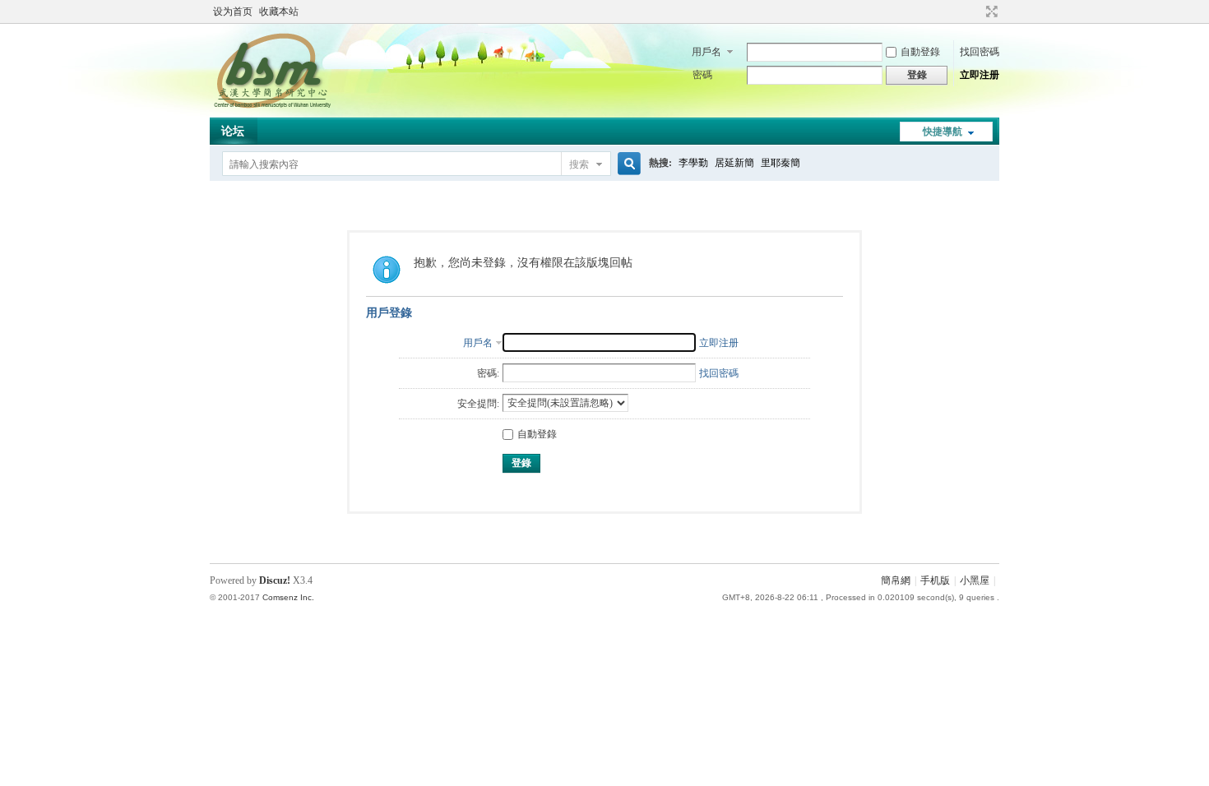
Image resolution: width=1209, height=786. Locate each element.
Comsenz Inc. (288, 597)
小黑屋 (974, 580)
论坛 (232, 131)
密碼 (702, 75)
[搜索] (626, 164)
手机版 (935, 580)
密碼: (488, 373)
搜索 (579, 164)
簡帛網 (895, 580)
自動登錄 (920, 52)
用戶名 (706, 52)
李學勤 (693, 163)
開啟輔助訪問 (976, 11)
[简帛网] (272, 107)
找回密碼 (979, 52)
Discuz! (274, 580)
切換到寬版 (989, 11)
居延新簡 (734, 163)
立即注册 (979, 75)
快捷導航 (942, 131)
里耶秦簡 (780, 163)
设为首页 (232, 11)
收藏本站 (279, 11)
